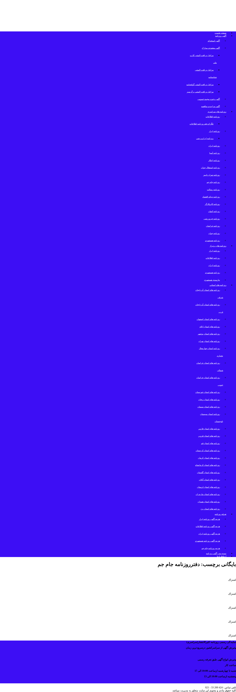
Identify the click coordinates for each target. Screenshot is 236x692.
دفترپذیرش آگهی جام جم (216, 615)
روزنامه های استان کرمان (209, 458)
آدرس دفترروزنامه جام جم (215, 573)
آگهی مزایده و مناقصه (210, 106)
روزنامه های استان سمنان (208, 407)
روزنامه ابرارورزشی (205, 138)
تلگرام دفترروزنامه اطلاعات (202, 124)
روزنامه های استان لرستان (208, 487)
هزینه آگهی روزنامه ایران (209, 534)
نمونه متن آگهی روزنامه (216, 553)
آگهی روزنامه (220, 36)
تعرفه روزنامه (220, 514)
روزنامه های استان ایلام (210, 326)
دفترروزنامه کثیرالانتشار (217, 587)
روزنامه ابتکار (214, 160)
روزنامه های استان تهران (209, 341)
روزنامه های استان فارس (209, 429)
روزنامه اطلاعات (213, 116)
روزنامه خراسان (213, 226)
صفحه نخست (220, 33)
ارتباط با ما (221, 556)
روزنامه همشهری (212, 240)
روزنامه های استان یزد (210, 509)
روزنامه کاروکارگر (212, 204)
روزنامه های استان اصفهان (208, 319)
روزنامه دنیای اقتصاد (211, 197)
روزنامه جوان (214, 233)
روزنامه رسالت (213, 189)
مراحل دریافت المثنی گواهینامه (200, 84)
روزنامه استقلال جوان (210, 167)
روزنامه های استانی (218, 285)
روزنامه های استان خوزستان (207, 392)
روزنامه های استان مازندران (208, 494)
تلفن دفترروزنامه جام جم (216, 628)
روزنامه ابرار (214, 131)
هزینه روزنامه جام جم (210, 548)
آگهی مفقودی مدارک (211, 48)
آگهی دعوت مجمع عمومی (208, 99)
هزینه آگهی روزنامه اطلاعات (208, 526)
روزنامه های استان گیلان (209, 479)
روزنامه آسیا (214, 153)
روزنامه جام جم (213, 182)
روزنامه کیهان (214, 211)
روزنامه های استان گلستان (208, 472)
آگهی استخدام (214, 41)
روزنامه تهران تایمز (211, 175)
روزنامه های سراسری (217, 111)
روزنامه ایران (214, 146)
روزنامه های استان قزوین (209, 436)
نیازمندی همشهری (212, 280)
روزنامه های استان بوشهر (209, 334)
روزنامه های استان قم (210, 443)
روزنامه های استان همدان (209, 501)
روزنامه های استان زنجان (209, 399)
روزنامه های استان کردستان (208, 450)
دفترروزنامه (226, 601)
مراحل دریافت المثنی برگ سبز (200, 92)
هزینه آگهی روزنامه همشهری (207, 541)
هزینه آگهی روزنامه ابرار (209, 519)
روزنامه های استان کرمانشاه (207, 465)
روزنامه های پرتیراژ (218, 246)
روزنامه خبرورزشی (212, 219)
